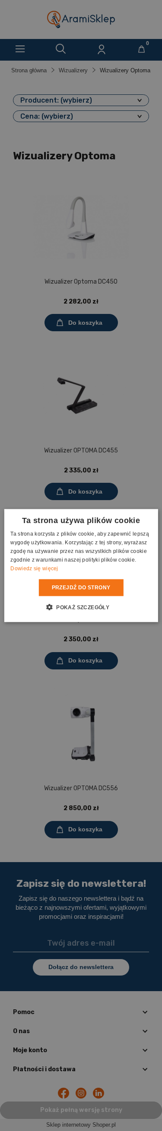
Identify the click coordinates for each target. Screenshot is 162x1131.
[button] (81, 606)
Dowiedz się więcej (34, 568)
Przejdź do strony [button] (81, 588)
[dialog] (81, 565)
